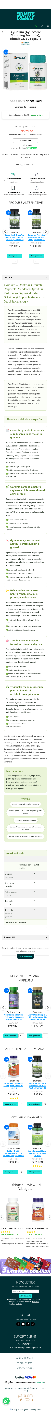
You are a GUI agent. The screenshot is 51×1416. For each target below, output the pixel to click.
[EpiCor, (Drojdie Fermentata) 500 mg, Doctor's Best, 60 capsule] (13, 1134)
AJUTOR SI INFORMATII (25, 1358)
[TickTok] (28, 1324)
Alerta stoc (26, 140)
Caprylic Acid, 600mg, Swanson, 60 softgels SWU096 (37, 1153)
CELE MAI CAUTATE (24, 1363)
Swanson (15, 232)
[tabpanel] (25, 72)
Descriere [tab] (8, 277)
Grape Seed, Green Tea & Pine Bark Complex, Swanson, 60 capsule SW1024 (14, 237)
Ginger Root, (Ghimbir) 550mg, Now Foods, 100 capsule (14, 1085)
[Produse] (3, 27)
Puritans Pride (13, 1012)
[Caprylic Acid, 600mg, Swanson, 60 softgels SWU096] (37, 1134)
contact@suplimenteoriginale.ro (27, 1347)
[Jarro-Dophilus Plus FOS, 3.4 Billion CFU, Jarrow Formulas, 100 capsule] (13, 1210)
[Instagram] (33, 1324)
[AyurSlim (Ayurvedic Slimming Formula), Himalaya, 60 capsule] (25, 72)
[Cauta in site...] (48, 26)
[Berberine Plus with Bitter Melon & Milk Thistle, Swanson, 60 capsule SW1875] (36, 219)
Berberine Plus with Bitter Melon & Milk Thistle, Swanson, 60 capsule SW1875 (36, 237)
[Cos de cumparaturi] (42, 26)
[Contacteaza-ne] (36, 26)
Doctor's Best (13, 1148)
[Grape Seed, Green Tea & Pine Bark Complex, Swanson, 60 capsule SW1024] (14, 219)
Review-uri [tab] (9, 937)
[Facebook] (18, 1324)
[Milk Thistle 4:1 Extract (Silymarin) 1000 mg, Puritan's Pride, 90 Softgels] (13, 998)
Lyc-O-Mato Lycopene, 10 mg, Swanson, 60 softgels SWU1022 (37, 1017)
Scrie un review (25, 956)
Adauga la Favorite (25, 164)
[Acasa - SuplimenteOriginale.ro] (25, 16)
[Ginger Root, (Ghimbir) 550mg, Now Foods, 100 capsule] (13, 1066)
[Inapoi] (2, 32)
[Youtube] (23, 1324)
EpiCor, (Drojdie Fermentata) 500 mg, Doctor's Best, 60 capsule (13, 1153)
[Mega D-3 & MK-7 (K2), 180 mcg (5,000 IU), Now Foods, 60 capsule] (38, 1210)
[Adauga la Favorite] (14, 261)
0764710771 (27, 1344)
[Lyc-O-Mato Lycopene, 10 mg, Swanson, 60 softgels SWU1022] (37, 998)
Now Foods (14, 1080)
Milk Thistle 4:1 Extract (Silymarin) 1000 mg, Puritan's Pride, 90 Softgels (13, 1017)
